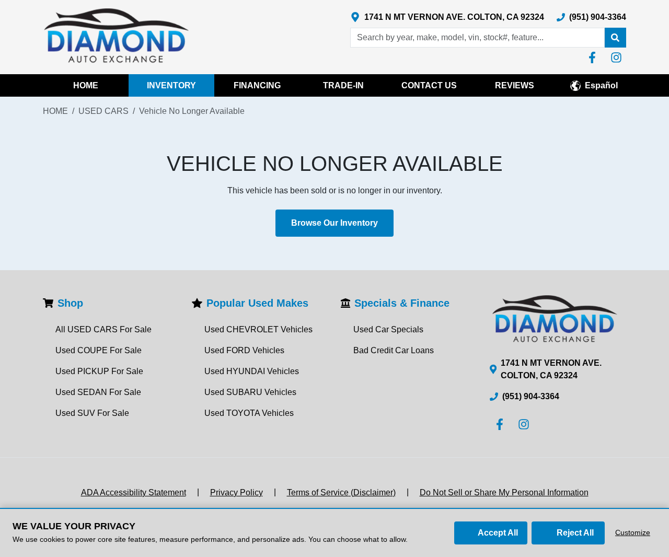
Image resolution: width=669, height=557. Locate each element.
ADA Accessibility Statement (133, 492)
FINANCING (257, 85)
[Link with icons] (594, 57)
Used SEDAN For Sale (98, 392)
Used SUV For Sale (92, 413)
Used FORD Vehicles (244, 350)
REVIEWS (514, 85)
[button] (615, 38)
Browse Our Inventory (334, 222)
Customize (632, 532)
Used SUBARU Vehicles (250, 392)
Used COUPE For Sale (98, 350)
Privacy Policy (236, 492)
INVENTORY (171, 85)
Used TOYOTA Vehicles (249, 413)
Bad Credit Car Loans (393, 350)
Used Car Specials (388, 329)
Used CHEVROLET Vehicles (258, 329)
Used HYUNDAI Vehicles (251, 371)
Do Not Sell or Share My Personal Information (504, 492)
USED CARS (103, 111)
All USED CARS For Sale (103, 329)
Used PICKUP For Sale (99, 371)
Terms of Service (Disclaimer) (341, 492)
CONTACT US (429, 85)
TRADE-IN (343, 85)
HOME (85, 85)
